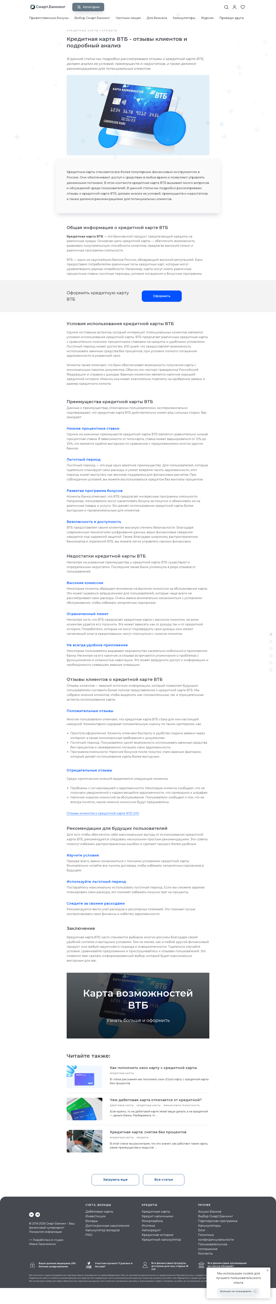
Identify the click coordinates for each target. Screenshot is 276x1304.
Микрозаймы (152, 1221)
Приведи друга (231, 18)
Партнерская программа (217, 1221)
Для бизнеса (157, 18)
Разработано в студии (48, 1240)
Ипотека (148, 1225)
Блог (202, 1230)
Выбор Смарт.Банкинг (92, 18)
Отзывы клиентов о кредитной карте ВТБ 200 (103, 813)
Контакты (205, 1253)
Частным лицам (128, 18)
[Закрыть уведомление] (267, 1270)
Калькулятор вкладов (102, 1230)
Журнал (207, 18)
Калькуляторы (184, 18)
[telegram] (37, 1214)
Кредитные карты (156, 1211)
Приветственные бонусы (49, 18)
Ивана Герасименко (42, 1244)
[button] (226, 7)
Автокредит (151, 1230)
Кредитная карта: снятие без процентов (148, 1132)
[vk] (31, 1214)
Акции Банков (209, 1211)
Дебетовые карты (99, 1211)
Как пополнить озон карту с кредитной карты (153, 1068)
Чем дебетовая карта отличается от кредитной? (156, 1100)
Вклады (91, 1221)
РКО (88, 1235)
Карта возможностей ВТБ (138, 999)
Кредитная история (157, 1235)
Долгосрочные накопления (107, 1225)
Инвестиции (95, 1216)
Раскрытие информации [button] (45, 1231)
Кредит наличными (157, 1216)
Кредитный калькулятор (161, 1239)
